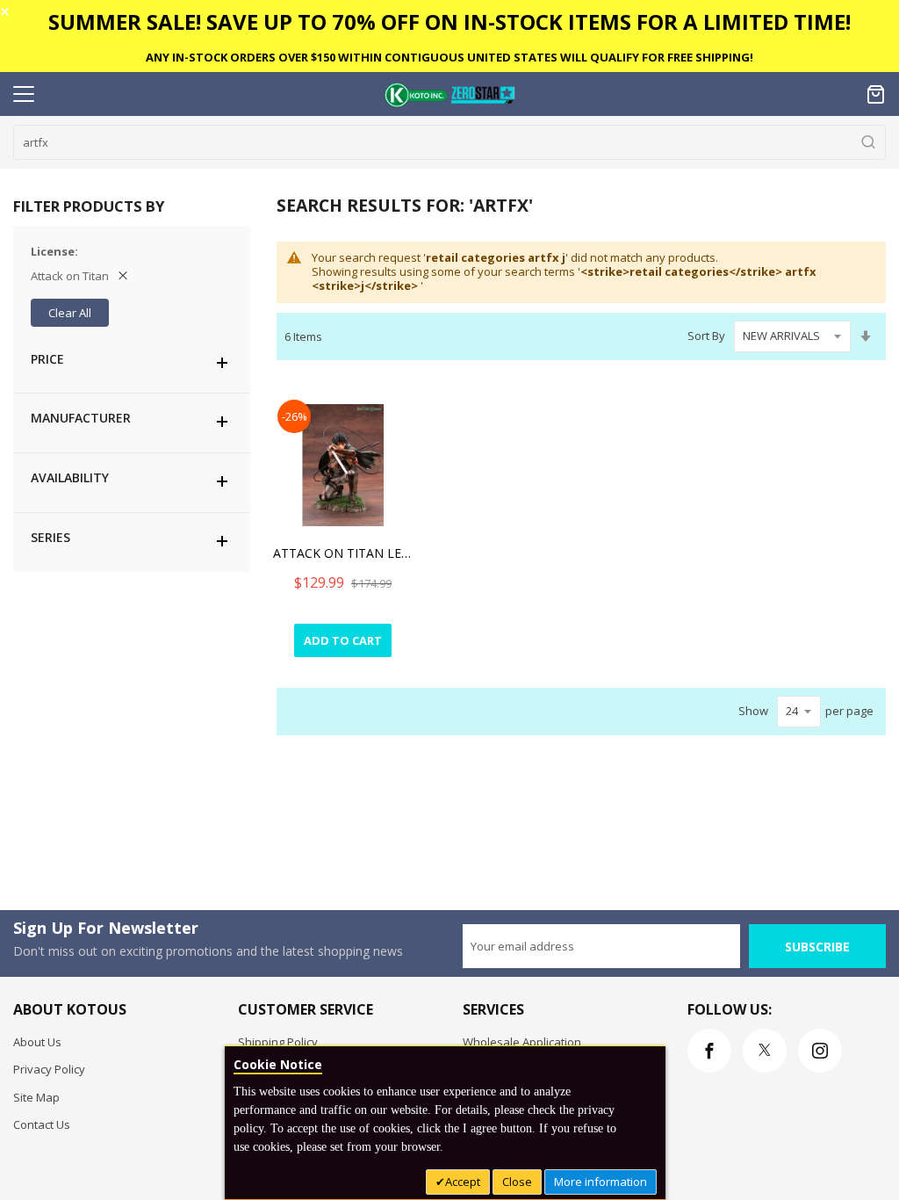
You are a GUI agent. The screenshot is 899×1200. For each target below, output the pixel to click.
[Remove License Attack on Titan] (122, 276)
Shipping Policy (278, 1042)
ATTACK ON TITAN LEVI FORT (343, 553)
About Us (37, 1042)
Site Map (36, 1097)
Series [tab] (50, 537)
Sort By (706, 335)
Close (517, 1181)
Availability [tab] (70, 477)
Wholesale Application (522, 1042)
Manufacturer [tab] (81, 417)
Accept (462, 1181)
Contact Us (41, 1124)
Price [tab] (47, 358)
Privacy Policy (49, 1069)
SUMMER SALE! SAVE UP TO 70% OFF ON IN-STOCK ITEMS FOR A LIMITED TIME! (449, 21)
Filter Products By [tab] (88, 206)
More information (600, 1181)
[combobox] (449, 142)
